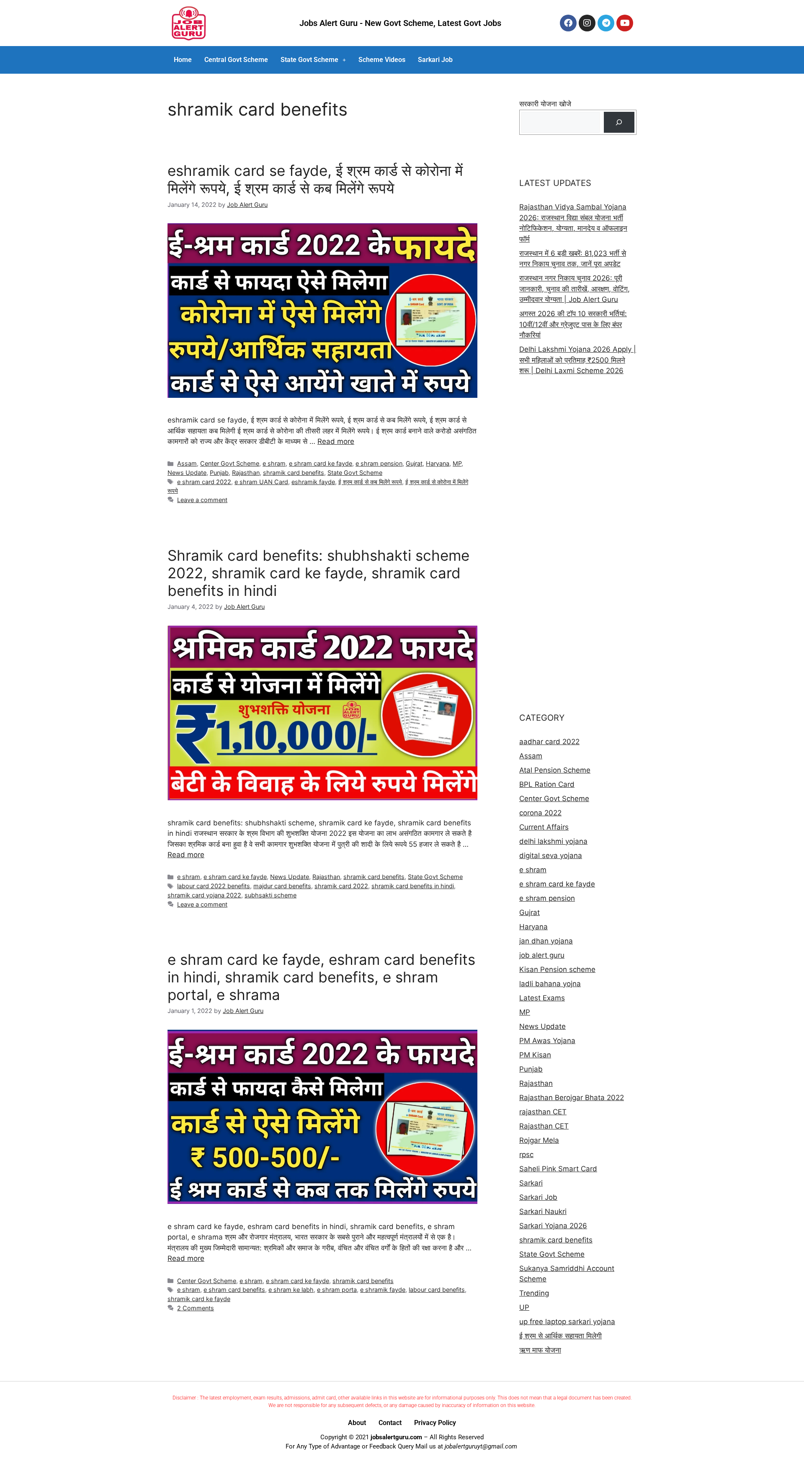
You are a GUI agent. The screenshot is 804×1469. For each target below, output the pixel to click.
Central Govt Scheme (236, 60)
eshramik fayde (313, 481)
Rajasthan (246, 472)
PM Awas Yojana (547, 1040)
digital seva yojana (550, 855)
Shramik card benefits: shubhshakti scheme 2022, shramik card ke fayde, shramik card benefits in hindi (318, 572)
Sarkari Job (435, 60)
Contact (390, 1423)
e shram (274, 463)
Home (183, 60)
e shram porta (337, 1289)
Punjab (219, 472)
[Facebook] (568, 23)
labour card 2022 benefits (213, 885)
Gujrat (414, 463)
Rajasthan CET (544, 1126)
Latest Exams (542, 998)
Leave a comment (202, 499)
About (357, 1423)
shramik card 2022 (341, 885)
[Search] (619, 122)
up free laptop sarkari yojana (567, 1321)
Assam (187, 463)
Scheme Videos (381, 60)
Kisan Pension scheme (557, 969)
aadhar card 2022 (549, 741)
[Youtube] (624, 23)
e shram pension (379, 463)
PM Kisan (535, 1055)
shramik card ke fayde (199, 1298)
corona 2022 (540, 813)
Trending (534, 1293)
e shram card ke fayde (320, 463)
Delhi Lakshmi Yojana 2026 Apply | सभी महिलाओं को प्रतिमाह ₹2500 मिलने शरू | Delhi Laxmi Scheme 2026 (577, 360)
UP (524, 1307)
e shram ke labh (291, 1289)
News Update (187, 472)
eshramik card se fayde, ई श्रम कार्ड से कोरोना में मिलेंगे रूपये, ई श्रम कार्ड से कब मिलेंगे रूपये (315, 179)
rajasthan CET (543, 1112)
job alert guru (541, 955)
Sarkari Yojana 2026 (553, 1226)
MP (457, 463)
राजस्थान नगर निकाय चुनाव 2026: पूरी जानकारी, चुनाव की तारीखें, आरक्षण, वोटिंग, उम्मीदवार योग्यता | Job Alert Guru (574, 289)
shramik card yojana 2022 (204, 895)
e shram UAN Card (261, 481)
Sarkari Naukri (543, 1211)
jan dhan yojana (546, 941)
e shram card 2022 (204, 481)
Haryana (437, 463)
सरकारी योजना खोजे (545, 104)
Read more (335, 441)
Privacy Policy (435, 1423)
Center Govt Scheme (229, 463)
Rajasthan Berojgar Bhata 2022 (571, 1097)
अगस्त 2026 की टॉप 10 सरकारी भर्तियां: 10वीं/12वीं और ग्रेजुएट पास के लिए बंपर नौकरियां (573, 324)
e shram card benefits (234, 1289)
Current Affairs (544, 827)
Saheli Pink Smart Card (558, 1169)
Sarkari (531, 1183)
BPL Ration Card (547, 784)
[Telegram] (606, 23)
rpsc (526, 1154)
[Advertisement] (577, 544)
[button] (313, 60)
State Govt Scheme (309, 60)
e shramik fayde (382, 1289)
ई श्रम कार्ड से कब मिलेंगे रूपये (370, 481)
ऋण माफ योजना (540, 1350)
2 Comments (195, 1308)
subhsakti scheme (270, 895)
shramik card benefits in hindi (412, 885)
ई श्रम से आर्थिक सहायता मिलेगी (560, 1336)
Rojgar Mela (539, 1140)
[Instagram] (587, 23)
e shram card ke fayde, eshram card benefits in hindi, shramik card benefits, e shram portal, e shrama (321, 977)
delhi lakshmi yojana (553, 841)
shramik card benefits (293, 472)
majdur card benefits (282, 885)
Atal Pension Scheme (554, 770)
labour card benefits (437, 1289)
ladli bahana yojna (550, 983)
